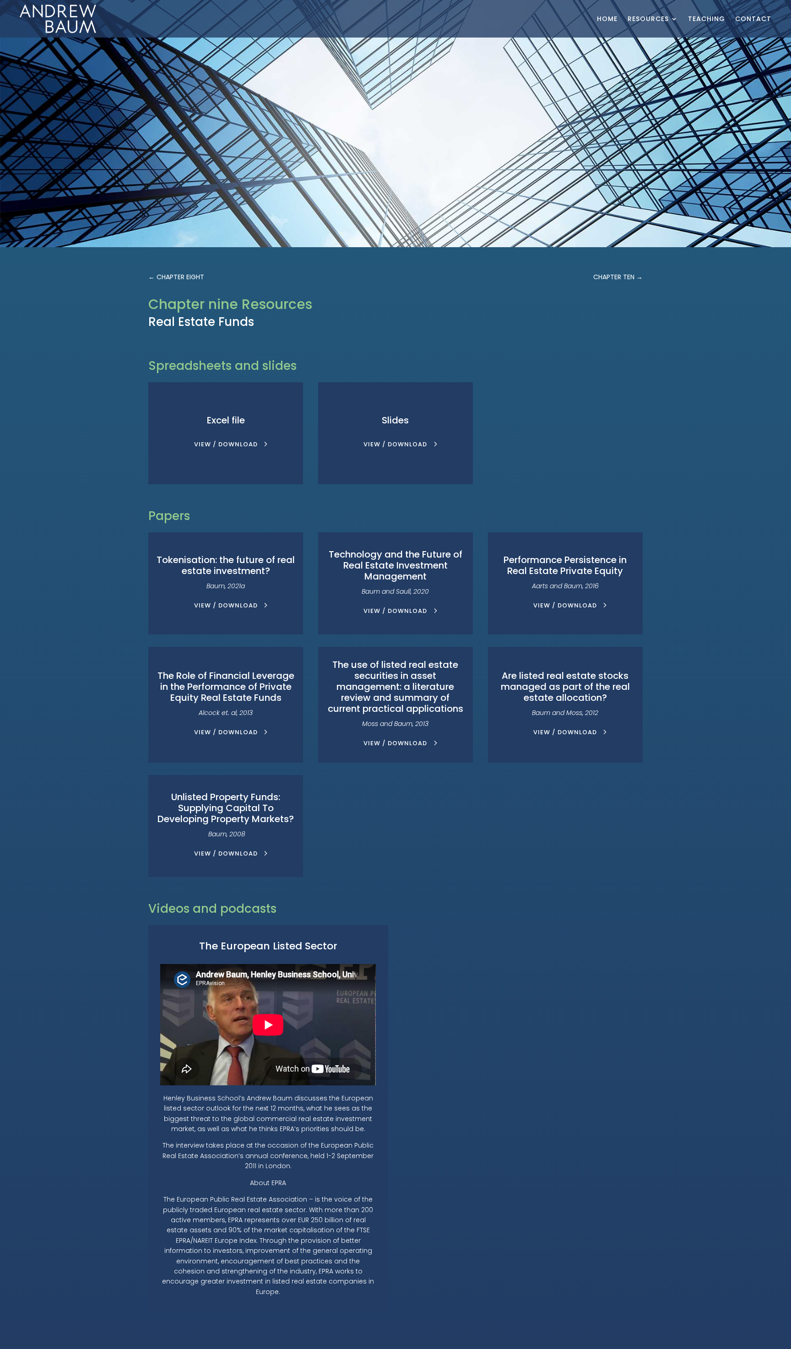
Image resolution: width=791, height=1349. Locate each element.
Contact (753, 18)
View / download (226, 444)
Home (607, 18)
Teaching (706, 18)
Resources (648, 18)
